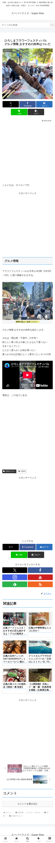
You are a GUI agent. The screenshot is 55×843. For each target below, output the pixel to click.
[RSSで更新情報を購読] (40, 584)
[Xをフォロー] (14, 570)
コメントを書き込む (27, 804)
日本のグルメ (10, 471)
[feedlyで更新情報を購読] (14, 584)
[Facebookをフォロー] (40, 570)
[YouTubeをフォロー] (40, 577)
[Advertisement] (27, 151)
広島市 (23, 471)
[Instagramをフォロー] (14, 577)
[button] (52, 25)
